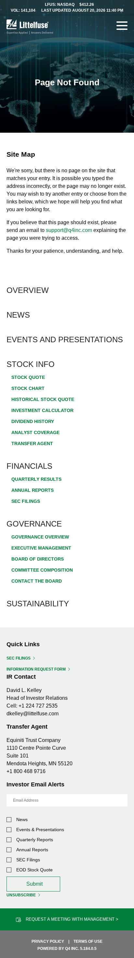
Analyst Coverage (35, 432)
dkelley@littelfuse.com (33, 713)
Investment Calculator (42, 410)
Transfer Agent (32, 443)
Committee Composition (42, 570)
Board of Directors (37, 559)
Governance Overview (40, 537)
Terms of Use (88, 941)
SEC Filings (25, 501)
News (18, 314)
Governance (34, 523)
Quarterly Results (36, 479)
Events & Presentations (40, 829)
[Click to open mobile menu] (121, 26)
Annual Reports (32, 490)
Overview (28, 290)
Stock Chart (28, 388)
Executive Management (41, 548)
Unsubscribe (21, 895)
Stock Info (31, 364)
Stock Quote (28, 377)
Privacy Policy (48, 941)
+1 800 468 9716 (26, 771)
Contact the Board (36, 581)
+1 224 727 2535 (38, 706)
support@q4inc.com (69, 230)
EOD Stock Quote (34, 869)
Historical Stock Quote (42, 399)
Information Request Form (36, 669)
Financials (29, 466)
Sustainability (38, 603)
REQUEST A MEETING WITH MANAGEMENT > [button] (72, 919)
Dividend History (32, 421)
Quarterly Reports (34, 839)
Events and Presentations (65, 339)
